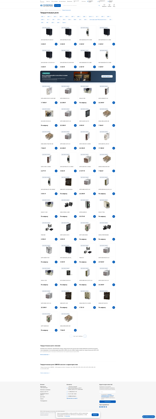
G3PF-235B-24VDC (83, 235)
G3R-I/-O (91, 16)
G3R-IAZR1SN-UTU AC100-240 (67, 62)
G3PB (79, 16)
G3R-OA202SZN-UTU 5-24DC (105, 62)
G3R (54, 19)
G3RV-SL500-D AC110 (84, 121)
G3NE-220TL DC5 (64, 303)
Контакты (84, 1)
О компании (42, 1)
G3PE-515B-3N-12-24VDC (85, 143)
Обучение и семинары (45, 389)
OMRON (46, 10)
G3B (111, 19)
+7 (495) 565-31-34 (72, 391)
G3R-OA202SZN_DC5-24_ (65, 257)
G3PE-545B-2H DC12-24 (84, 189)
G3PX (67, 16)
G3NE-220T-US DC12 (103, 303)
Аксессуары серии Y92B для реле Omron (98, 19)
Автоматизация (62, 1)
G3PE (55, 16)
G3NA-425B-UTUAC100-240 (47, 143)
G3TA (59, 19)
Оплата (41, 398)
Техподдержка (43, 400)
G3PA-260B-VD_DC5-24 (104, 143)
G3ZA (85, 19)
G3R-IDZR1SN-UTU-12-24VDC (66, 166)
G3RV (49, 16)
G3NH (75, 19)
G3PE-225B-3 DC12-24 (104, 280)
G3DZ (53, 22)
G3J (48, 19)
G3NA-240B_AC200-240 (104, 121)
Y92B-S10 (81, 257)
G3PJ (64, 19)
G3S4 (69, 19)
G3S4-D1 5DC (82, 98)
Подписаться (108, 401)
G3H (80, 19)
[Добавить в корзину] (56, 44)
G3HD (58, 22)
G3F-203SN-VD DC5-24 (65, 280)
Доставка (42, 396)
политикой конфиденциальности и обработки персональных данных (107, 395)
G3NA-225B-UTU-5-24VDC (85, 303)
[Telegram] (104, 406)
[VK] (102, 406)
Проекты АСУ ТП (76, 1)
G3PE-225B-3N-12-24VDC (85, 166)
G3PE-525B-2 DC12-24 (65, 143)
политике (67, 416)
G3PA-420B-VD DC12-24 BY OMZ (48, 98)
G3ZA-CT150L (102, 212)
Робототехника (54, 1)
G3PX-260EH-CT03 (45, 257)
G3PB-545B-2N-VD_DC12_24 (85, 280)
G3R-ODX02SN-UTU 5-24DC (85, 62)
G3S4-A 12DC (44, 280)
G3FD (103, 16)
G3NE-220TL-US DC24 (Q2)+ (66, 189)
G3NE (85, 16)
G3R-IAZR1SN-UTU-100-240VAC (48, 189)
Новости (48, 1)
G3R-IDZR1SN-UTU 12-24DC (105, 39)
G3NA (43, 16)
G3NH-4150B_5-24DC (65, 212)
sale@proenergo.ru (72, 396)
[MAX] (106, 406)
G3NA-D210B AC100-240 (104, 166)
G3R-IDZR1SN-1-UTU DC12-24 (47, 62)
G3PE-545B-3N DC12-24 (65, 121)
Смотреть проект (106, 76)
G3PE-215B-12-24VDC (46, 166)
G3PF (73, 16)
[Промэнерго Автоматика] (46, 5)
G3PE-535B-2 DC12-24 (46, 303)
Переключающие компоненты (55, 10)
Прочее (64, 22)
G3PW (43, 19)
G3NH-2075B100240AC (104, 235)
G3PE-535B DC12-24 (64, 98)
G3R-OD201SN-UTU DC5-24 (47, 39)
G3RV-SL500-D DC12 (64, 235)
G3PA (61, 16)
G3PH (109, 16)
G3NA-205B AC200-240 (65, 326)
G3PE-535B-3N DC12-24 (104, 257)
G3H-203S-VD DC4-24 (46, 121)
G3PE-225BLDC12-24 (103, 98)
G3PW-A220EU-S (83, 212)
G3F (97, 16)
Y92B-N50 (43, 235)
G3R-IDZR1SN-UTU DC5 (65, 39)
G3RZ (42, 22)
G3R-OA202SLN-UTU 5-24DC (85, 39)
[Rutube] (100, 406)
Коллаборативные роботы (44, 394)
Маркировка (69, 1)
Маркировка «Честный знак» (44, 387)
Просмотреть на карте (72, 398)
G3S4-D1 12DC (44, 212)
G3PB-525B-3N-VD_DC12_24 (105, 189)
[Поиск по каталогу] (81, 5)
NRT (48, 22)
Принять (95, 414)
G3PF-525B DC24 (45, 326)
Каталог (42, 10)
